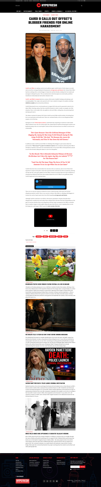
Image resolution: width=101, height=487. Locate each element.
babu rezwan (47, 30)
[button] (81, 5)
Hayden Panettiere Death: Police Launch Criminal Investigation (45, 383)
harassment (53, 236)
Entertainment (46, 15)
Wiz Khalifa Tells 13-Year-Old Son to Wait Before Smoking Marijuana (47, 334)
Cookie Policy (70, 480)
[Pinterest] (57, 230)
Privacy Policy (82, 469)
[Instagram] (79, 1)
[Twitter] (81, 1)
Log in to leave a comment (31, 241)
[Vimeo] (83, 1)
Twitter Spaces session (40, 122)
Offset (33, 88)
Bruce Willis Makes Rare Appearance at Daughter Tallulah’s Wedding (47, 433)
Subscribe (82, 466)
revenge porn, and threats (56, 90)
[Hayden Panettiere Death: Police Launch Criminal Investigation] (50, 364)
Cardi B (27, 88)
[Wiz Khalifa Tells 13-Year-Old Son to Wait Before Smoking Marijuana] (50, 315)
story (65, 236)
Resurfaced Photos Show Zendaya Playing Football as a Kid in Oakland (47, 284)
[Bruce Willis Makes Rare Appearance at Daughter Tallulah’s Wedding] (50, 414)
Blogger (39, 236)
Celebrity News (54, 15)
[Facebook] (78, 1)
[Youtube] (84, 1)
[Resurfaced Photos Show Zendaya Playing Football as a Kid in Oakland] (50, 265)
